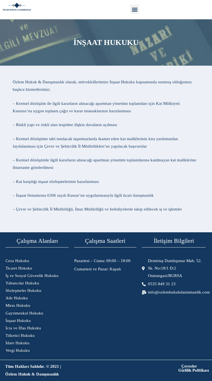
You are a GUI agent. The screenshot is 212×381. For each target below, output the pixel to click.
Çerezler (189, 366)
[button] (134, 9)
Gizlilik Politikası (193, 370)
